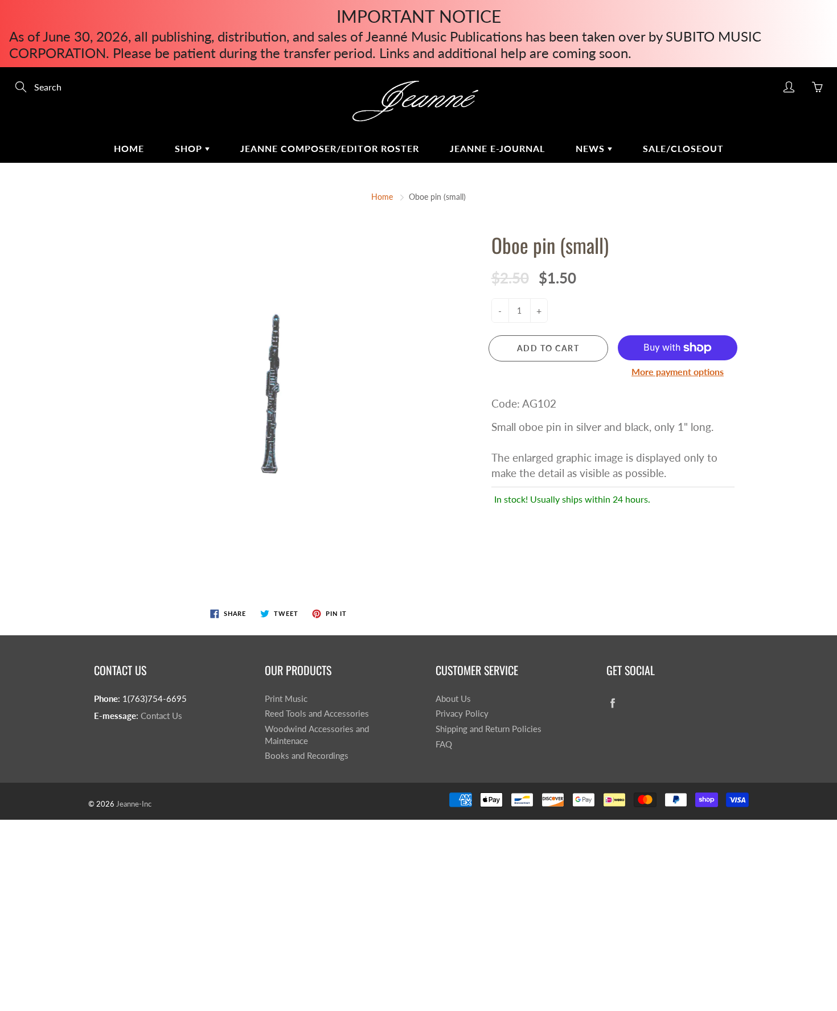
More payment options (677, 371)
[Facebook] (612, 703)
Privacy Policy (462, 713)
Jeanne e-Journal (497, 148)
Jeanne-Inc (133, 803)
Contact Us (161, 716)
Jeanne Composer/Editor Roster (329, 148)
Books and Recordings (306, 756)
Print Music (286, 699)
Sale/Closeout (683, 148)
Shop (190, 148)
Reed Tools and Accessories (317, 713)
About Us (453, 699)
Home (129, 148)
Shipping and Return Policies (488, 729)
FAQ (444, 744)
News (592, 148)
